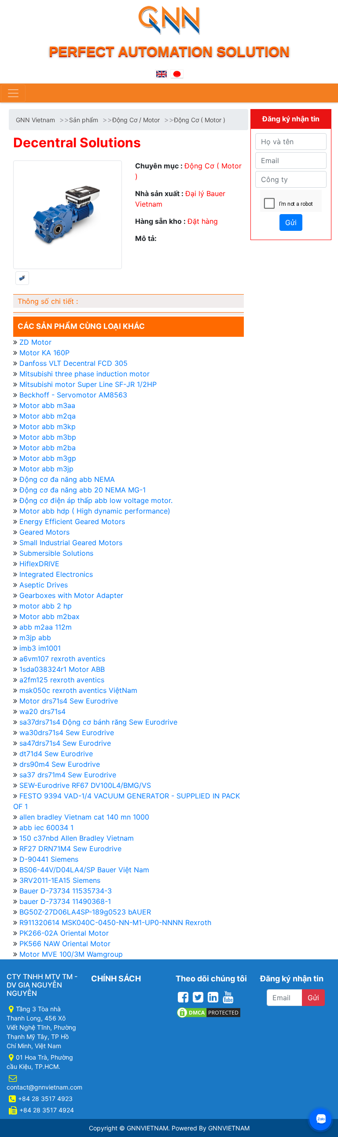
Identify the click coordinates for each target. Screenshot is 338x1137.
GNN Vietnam (35, 120)
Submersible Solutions (56, 553)
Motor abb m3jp (46, 468)
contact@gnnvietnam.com (44, 1087)
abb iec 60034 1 (46, 827)
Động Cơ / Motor (136, 120)
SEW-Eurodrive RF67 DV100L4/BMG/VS (85, 785)
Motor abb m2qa (47, 416)
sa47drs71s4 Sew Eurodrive (65, 743)
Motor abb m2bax (49, 616)
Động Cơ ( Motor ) (199, 120)
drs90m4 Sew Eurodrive (59, 764)
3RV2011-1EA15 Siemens (59, 880)
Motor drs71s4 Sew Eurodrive (68, 700)
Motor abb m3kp (47, 426)
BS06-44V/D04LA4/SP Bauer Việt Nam (84, 869)
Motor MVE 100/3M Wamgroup (71, 954)
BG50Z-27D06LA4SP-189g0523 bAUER (85, 911)
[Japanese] (177, 73)
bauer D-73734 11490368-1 (65, 901)
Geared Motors (44, 532)
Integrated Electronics (56, 574)
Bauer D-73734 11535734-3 (65, 890)
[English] (161, 73)
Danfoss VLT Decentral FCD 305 (73, 363)
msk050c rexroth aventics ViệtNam (78, 690)
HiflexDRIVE (39, 563)
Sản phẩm (83, 120)
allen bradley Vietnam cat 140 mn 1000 (84, 817)
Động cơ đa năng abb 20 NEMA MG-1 (82, 489)
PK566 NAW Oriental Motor (64, 943)
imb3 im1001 (40, 648)
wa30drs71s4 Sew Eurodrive (66, 732)
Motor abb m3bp (47, 437)
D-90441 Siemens (48, 859)
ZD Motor (35, 342)
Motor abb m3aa (47, 405)
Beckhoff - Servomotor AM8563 (73, 394)
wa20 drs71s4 (42, 711)
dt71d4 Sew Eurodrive (56, 753)
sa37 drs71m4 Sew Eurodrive (67, 774)
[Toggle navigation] (13, 93)
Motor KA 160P (44, 352)
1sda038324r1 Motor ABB (62, 669)
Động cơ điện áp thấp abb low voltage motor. (96, 500)
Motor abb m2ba (47, 447)
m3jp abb (35, 637)
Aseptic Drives (43, 584)
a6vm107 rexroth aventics (62, 658)
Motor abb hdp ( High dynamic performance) (94, 511)
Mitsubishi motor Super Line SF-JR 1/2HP (88, 384)
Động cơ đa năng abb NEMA (67, 479)
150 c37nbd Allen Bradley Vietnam (76, 838)
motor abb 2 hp (45, 605)
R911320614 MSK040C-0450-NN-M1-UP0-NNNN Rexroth (115, 922)
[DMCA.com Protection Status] (209, 1012)
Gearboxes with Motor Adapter (71, 595)
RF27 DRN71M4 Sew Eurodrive (70, 848)
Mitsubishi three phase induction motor (84, 373)
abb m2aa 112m (45, 627)
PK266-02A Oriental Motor (64, 933)
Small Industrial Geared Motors (70, 542)
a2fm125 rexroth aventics (61, 679)
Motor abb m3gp (47, 458)
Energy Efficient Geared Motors (72, 521)
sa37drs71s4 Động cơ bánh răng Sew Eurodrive (98, 722)
